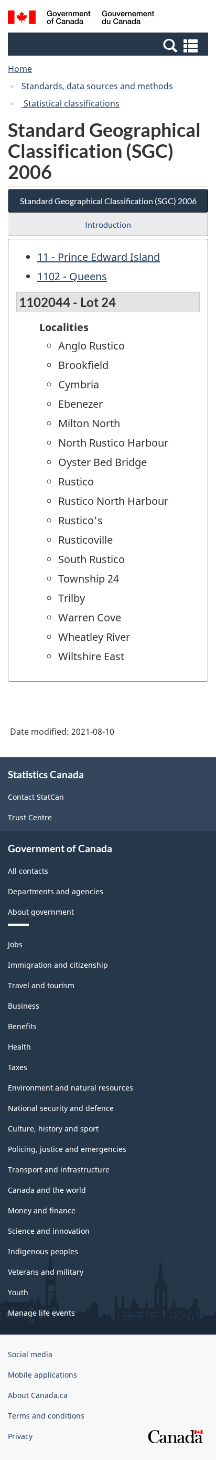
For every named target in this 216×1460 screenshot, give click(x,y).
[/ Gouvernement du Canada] (81, 18)
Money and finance (41, 1210)
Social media (30, 1354)
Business (23, 1006)
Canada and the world (47, 1190)
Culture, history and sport (53, 1129)
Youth (18, 1292)
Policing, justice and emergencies (67, 1149)
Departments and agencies (55, 891)
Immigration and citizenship (58, 965)
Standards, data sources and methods (97, 86)
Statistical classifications (70, 103)
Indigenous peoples (43, 1251)
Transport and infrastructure (59, 1170)
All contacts (28, 871)
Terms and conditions (46, 1416)
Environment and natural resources (70, 1088)
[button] (109, 45)
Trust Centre (30, 817)
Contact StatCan (36, 797)
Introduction (108, 224)
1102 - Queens (72, 276)
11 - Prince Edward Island (98, 257)
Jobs (15, 944)
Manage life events (41, 1313)
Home (20, 69)
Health (19, 1047)
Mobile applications (42, 1375)
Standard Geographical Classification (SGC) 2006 (108, 201)
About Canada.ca (38, 1395)
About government (41, 912)
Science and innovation (49, 1231)
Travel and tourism (41, 985)
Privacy (20, 1436)
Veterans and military (45, 1272)
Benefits (22, 1026)
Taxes (17, 1067)
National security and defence (61, 1108)
